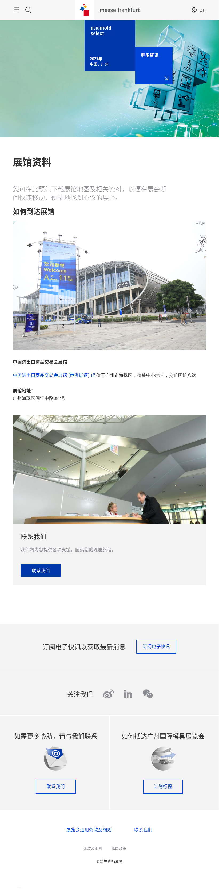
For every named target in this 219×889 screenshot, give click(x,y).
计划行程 (163, 786)
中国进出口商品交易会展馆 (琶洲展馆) (51, 375)
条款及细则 (92, 848)
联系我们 (56, 786)
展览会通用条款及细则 (89, 829)
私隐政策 (118, 848)
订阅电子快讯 (156, 646)
